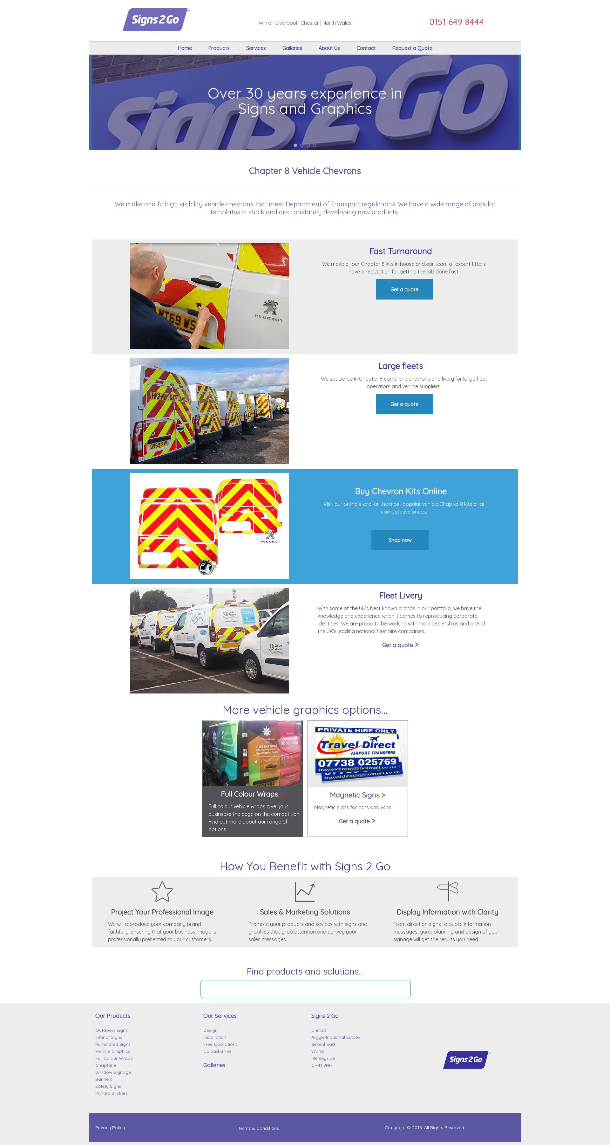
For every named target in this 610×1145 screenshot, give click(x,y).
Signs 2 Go (325, 1015)
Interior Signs (108, 1037)
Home (185, 48)
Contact (366, 48)
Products (219, 48)
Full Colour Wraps (114, 1058)
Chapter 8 (105, 1065)
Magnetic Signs (357, 794)
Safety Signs (108, 1086)
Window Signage (113, 1072)
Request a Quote (412, 48)
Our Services (220, 1015)
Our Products (112, 1015)
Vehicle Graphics (112, 1051)
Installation (214, 1037)
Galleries (292, 48)
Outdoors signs (111, 1030)
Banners (103, 1079)
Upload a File (217, 1051)
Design (210, 1030)
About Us (329, 48)
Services (256, 48)
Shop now (400, 540)
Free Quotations (220, 1044)
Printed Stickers (111, 1093)
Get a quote (404, 289)
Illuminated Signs (113, 1044)
